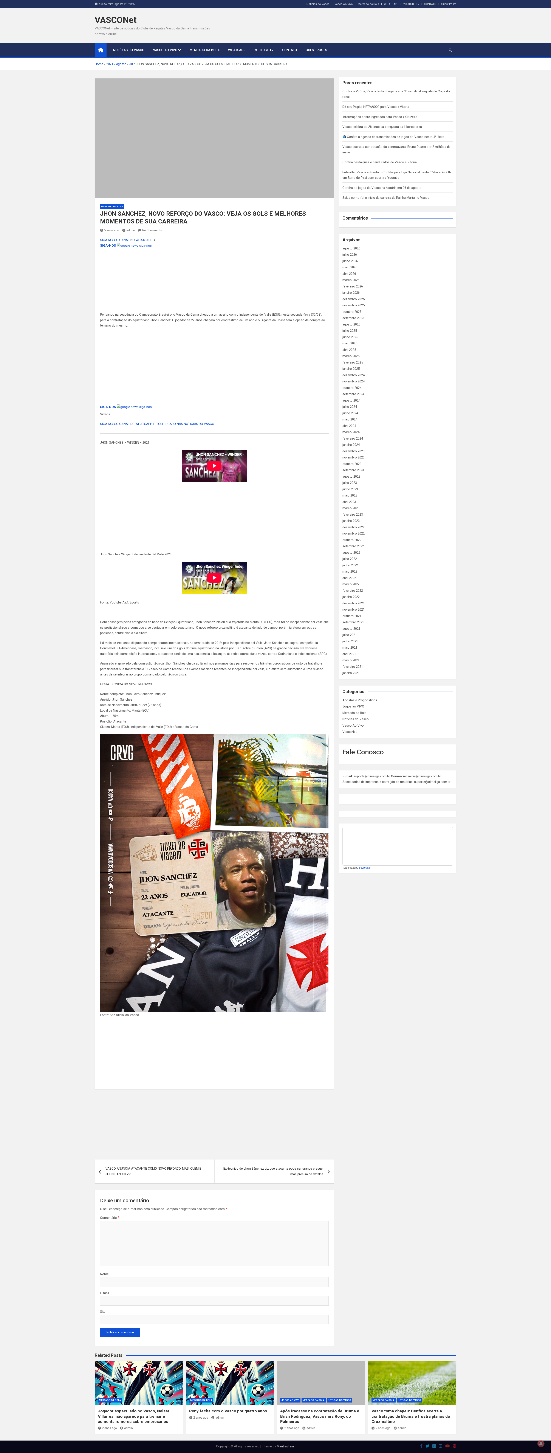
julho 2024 (349, 407)
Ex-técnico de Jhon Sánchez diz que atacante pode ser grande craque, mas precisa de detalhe (273, 1171)
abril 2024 (349, 426)
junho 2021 (350, 641)
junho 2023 (350, 489)
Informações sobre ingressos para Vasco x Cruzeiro (379, 117)
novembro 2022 (353, 533)
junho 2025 (350, 337)
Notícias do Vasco (318, 4)
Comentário (109, 1218)
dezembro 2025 (353, 299)
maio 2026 (349, 267)
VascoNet (349, 732)
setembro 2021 (353, 622)
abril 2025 (349, 350)
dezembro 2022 (353, 527)
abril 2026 (349, 274)
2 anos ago (109, 1428)
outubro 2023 (351, 464)
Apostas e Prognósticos (359, 700)
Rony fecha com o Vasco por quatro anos (228, 1411)
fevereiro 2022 (352, 591)
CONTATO (430, 4)
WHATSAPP (391, 4)
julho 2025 (349, 331)
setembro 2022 (353, 546)
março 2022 (350, 584)
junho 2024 (350, 413)
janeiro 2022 (351, 597)
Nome (104, 1274)
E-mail (104, 1293)
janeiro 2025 (351, 369)
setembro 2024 (353, 394)
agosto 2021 (351, 629)
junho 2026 (350, 261)
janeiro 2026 (351, 293)
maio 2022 (349, 571)
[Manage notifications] (540, 1443)
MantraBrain (285, 1446)
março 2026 (350, 280)
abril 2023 (349, 502)
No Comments (152, 230)
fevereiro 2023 (352, 514)
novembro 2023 (353, 457)
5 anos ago (111, 230)
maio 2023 (349, 495)
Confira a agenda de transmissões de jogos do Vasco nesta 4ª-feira (395, 137)
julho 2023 (349, 483)
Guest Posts (448, 4)
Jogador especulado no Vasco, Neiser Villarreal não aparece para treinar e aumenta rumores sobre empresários (133, 1416)
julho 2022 (349, 559)
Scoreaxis (364, 867)
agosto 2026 (351, 248)
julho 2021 (349, 635)
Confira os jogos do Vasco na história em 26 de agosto (381, 188)
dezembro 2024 (353, 375)
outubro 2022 (351, 540)
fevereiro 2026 (352, 286)
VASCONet (115, 20)
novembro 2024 (353, 381)
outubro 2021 (351, 616)
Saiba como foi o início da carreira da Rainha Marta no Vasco (385, 198)
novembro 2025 (353, 305)
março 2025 (350, 356)
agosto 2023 (351, 476)
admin (130, 230)
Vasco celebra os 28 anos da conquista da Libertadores (382, 127)
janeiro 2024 (351, 445)
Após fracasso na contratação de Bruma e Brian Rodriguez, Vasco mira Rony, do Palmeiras (319, 1416)
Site (102, 1312)
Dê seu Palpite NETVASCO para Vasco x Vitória (375, 107)
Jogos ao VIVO (353, 706)
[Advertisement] (214, 280)
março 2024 (350, 432)
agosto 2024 (351, 400)
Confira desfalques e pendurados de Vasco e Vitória (379, 162)
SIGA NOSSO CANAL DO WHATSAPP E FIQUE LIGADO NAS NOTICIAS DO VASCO (157, 424)
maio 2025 (349, 343)
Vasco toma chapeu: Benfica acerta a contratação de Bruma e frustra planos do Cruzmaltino (410, 1416)
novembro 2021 (353, 609)
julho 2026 (349, 255)
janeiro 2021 (351, 673)
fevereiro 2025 (352, 362)
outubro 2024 (351, 388)
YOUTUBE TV (411, 4)
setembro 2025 (353, 318)
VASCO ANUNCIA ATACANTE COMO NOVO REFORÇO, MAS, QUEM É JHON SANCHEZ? (153, 1171)
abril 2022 (349, 578)
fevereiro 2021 (352, 667)
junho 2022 (350, 565)
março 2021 (350, 660)
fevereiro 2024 (352, 438)
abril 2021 (349, 654)
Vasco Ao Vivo (343, 4)
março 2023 (350, 508)
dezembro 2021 (353, 603)
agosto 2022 (351, 553)
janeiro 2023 (351, 521)
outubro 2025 (351, 312)
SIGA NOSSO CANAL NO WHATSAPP (126, 240)
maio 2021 (349, 647)
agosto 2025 (351, 324)
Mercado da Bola (368, 4)
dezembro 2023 (353, 451)
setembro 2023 (353, 470)
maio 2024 (349, 419)
